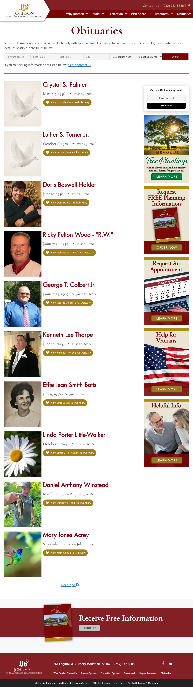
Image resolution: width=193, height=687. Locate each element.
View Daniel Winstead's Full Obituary (71, 502)
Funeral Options (88, 673)
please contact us (79, 65)
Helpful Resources (148, 673)
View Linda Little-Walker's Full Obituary (72, 452)
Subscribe (166, 105)
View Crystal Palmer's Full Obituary (70, 102)
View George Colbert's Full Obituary (71, 302)
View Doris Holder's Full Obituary (69, 202)
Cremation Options (110, 673)
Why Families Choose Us (65, 673)
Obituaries (166, 673)
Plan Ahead (129, 673)
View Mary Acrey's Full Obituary (68, 552)
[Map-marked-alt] (170, 663)
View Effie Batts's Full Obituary (68, 402)
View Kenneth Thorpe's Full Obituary (71, 352)
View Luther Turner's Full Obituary (69, 152)
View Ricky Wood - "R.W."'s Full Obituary (72, 252)
